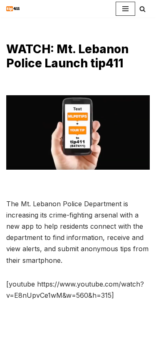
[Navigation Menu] (125, 9)
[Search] (142, 9)
